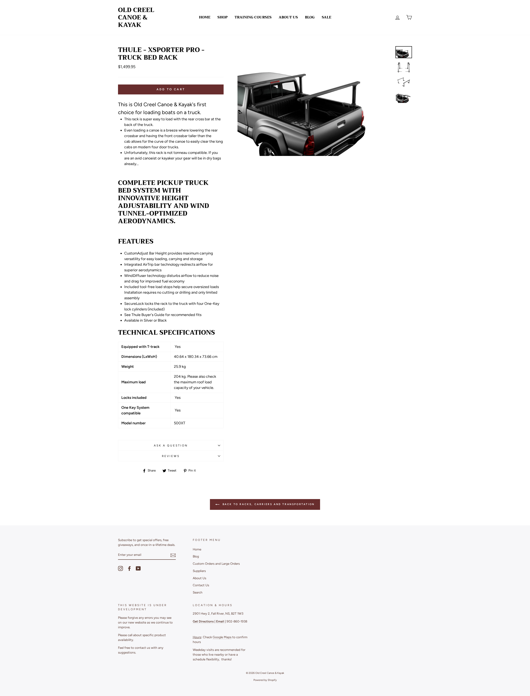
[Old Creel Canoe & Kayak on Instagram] (120, 568)
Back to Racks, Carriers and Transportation (268, 504)
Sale (326, 17)
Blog (310, 17)
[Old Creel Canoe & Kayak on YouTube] (138, 568)
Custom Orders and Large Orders (216, 564)
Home (204, 17)
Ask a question (171, 445)
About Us (288, 17)
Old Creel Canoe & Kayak (136, 17)
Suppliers (199, 571)
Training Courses (253, 17)
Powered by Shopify (265, 680)
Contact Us (201, 585)
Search (197, 592)
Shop (222, 17)
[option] (315, 101)
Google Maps (222, 637)
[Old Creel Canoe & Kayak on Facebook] (129, 568)
